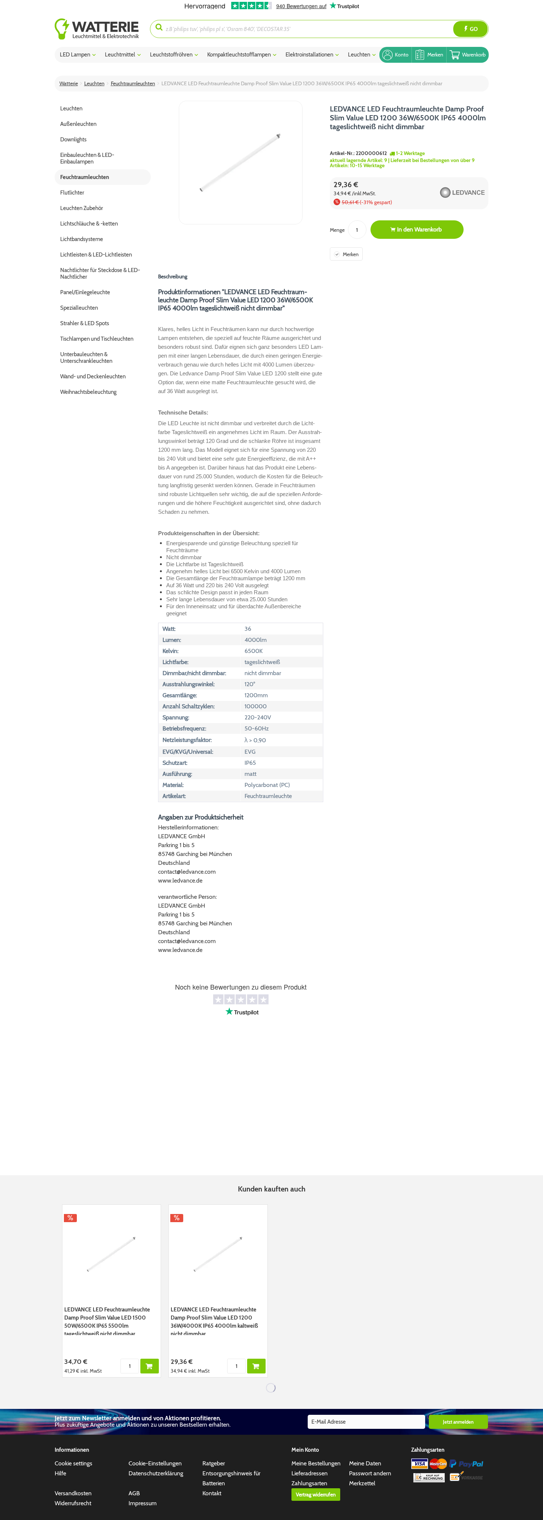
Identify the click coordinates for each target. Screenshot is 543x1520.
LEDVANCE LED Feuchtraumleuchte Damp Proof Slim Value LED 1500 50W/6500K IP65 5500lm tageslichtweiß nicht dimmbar (107, 1320)
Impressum (143, 1503)
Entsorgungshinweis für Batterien (231, 1478)
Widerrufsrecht (73, 1503)
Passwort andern (370, 1473)
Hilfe (60, 1473)
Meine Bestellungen (316, 1463)
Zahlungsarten (309, 1483)
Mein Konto (305, 1450)
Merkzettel (362, 1483)
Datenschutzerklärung (156, 1473)
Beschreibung (172, 276)
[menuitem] (102, 28)
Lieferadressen (309, 1473)
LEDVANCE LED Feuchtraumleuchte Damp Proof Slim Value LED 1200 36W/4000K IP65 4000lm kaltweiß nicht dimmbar (214, 1320)
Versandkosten (73, 1493)
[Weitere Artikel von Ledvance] (448, 192)
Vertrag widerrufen (316, 1494)
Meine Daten (365, 1463)
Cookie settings (73, 1463)
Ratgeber (213, 1463)
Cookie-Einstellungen (155, 1463)
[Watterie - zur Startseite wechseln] (97, 28)
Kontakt (211, 1493)
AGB (134, 1493)
